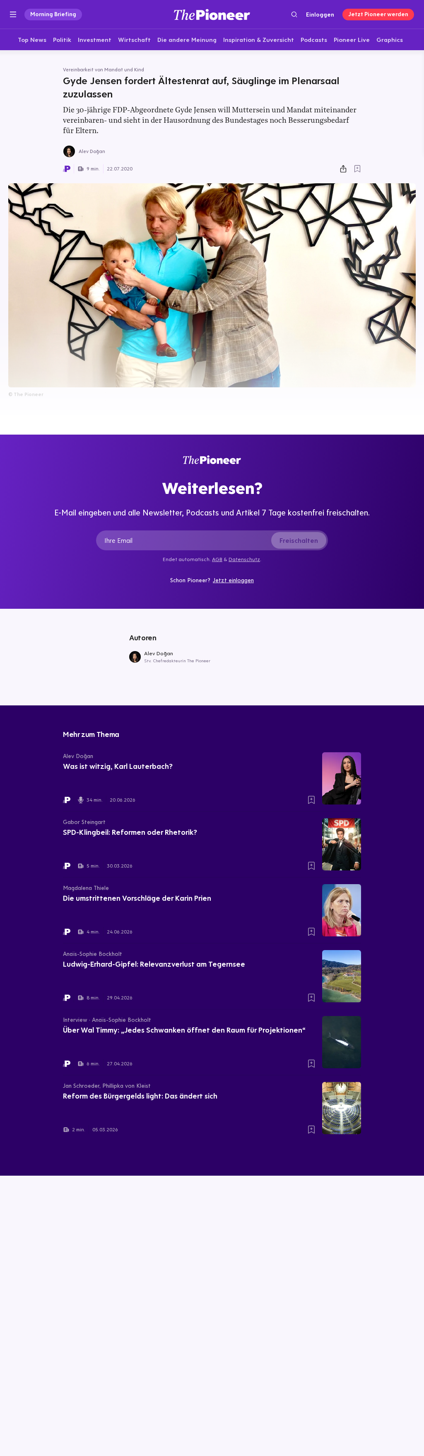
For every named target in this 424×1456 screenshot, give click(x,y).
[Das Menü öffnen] (13, 14)
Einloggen (320, 14)
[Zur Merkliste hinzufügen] (357, 168)
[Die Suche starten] (294, 14)
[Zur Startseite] (212, 14)
